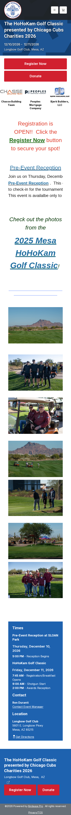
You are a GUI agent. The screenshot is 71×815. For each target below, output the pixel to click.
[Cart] (63, 10)
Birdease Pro (35, 806)
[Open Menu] (54, 10)
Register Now (35, 64)
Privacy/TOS (35, 812)
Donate (36, 76)
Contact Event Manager (27, 706)
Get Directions (25, 737)
